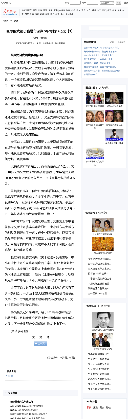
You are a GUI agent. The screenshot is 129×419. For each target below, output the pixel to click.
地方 (89, 10)
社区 (32, 14)
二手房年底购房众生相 (100, 278)
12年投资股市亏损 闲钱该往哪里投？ (29, 414)
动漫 (57, 14)
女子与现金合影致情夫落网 (102, 389)
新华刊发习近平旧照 (95, 106)
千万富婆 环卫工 (105, 59)
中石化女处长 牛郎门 (109, 48)
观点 (83, 10)
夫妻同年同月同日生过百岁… (103, 354)
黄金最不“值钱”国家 (103, 253)
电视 (27, 14)
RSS (62, 14)
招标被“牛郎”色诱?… (99, 273)
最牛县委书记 (90, 59)
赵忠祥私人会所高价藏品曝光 (103, 379)
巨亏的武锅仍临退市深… (101, 263)
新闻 (10, 376)
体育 (109, 10)
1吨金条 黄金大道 (91, 55)
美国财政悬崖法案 (92, 51)
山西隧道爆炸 (107, 55)
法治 (45, 10)
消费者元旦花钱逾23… (100, 288)
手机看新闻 (60, 43)
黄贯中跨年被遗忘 (108, 67)
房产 (104, 10)
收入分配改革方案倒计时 (101, 269)
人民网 (5, 21)
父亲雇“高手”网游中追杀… (102, 369)
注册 (126, 3)
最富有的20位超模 (114, 106)
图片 (78, 10)
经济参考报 (48, 43)
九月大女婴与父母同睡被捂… (103, 364)
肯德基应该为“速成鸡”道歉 (24, 410)
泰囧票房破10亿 (91, 74)
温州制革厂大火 (91, 63)
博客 (37, 14)
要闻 (35, 10)
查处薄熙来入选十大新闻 (103, 330)
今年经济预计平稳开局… (101, 259)
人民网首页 (6, 3)
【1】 (33, 337)
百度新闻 (121, 42)
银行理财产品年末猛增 (21, 401)
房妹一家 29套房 (91, 48)
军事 (56, 10)
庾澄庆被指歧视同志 (111, 70)
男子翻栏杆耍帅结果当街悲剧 (103, 374)
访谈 (42, 14)
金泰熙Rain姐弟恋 (92, 70)
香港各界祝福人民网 (103, 349)
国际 (51, 10)
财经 (94, 10)
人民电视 (104, 87)
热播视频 (91, 306)
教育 (68, 10)
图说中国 (106, 306)
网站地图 (70, 14)
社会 (73, 10)
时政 (40, 10)
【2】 (40, 337)
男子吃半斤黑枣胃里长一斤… (103, 359)
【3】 (47, 337)
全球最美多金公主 (114, 125)
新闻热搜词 (90, 42)
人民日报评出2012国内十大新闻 (26, 406)
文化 (119, 10)
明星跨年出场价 (91, 67)
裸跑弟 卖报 (105, 63)
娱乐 (114, 10)
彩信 (52, 14)
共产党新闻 (27, 10)
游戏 (47, 14)
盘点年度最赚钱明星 (114, 143)
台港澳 (62, 10)
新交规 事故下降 (109, 51)
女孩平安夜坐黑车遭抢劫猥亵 (103, 384)
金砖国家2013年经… (98, 293)
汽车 (99, 10)
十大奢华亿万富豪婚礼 (103, 234)
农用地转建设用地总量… (101, 283)
